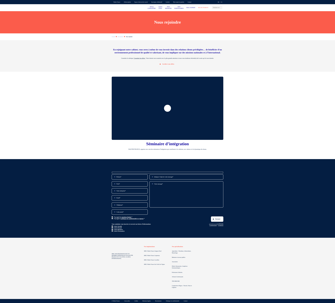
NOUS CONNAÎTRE (152, 7)
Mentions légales (146, 301)
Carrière (168, 2)
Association (175, 261)
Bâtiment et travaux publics (178, 257)
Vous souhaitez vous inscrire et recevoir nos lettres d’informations (131, 224)
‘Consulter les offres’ (139, 58)
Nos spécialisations (177, 246)
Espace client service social (141, 2)
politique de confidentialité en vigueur (132, 218)
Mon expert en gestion (178, 2)
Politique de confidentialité (172, 301)
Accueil (113, 36)
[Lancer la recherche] (221, 7)
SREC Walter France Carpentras (152, 255)
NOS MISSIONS (168, 7)
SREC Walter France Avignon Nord (152, 251)
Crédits (136, 301)
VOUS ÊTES (160, 7)
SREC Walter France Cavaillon (151, 260)
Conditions (220, 225)
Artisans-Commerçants (177, 276)
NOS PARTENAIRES (179, 7)
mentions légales (126, 217)
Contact (189, 2)
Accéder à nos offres (168, 64)
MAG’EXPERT (190, 7)
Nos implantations (149, 246)
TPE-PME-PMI (176, 281)
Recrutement (120, 36)
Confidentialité (213, 225)
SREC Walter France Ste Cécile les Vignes (154, 264)
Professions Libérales (177, 272)
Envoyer (217, 219)
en (221, 2)
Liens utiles (127, 301)
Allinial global (127, 2)
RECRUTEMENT (203, 7)
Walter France (116, 2)
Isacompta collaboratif (156, 2)
